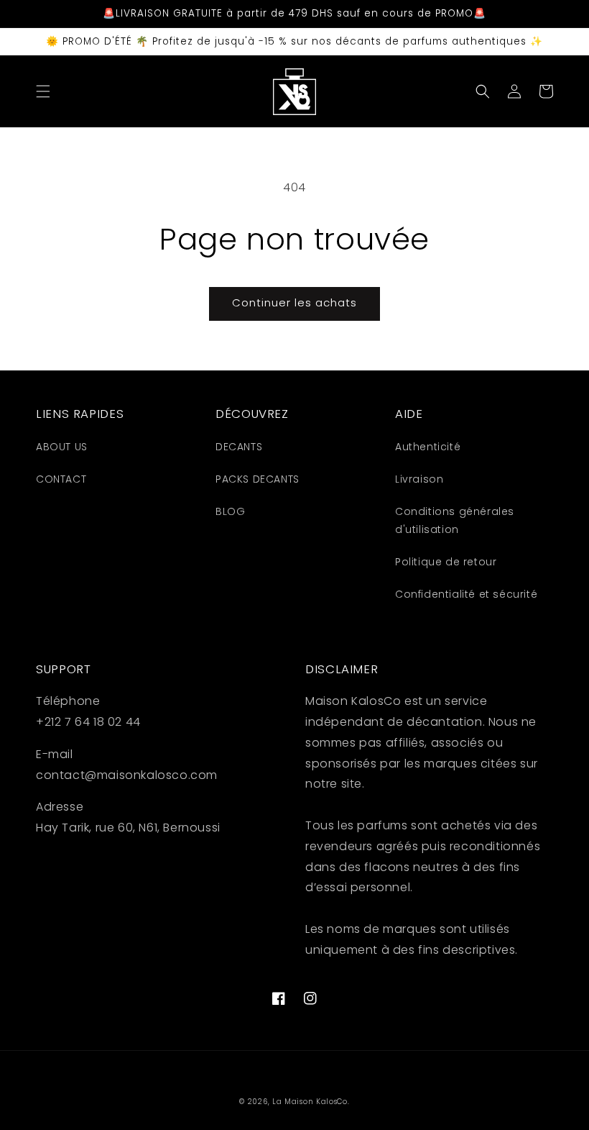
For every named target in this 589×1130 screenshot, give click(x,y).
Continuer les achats (294, 302)
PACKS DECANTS (257, 479)
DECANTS (238, 446)
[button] (43, 91)
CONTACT (61, 479)
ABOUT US (62, 446)
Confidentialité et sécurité (466, 594)
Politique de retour (445, 562)
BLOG (230, 511)
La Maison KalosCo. (311, 1101)
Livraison (419, 479)
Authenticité (427, 446)
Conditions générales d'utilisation (454, 520)
